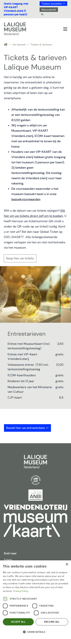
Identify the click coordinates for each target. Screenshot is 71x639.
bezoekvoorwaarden (25, 199)
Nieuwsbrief (48, 9)
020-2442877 (13, 237)
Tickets (8, 559)
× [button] (66, 564)
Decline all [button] (51, 621)
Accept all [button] (18, 621)
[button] (35, 632)
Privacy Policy (20, 591)
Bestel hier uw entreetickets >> (27, 428)
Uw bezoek (19, 44)
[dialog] (35, 599)
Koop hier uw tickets (20, 258)
